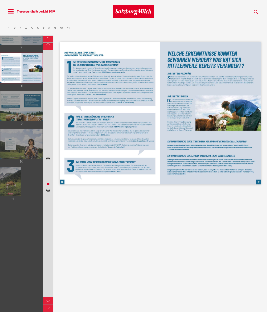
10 (61, 28)
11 (68, 28)
